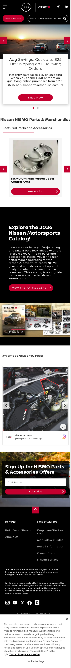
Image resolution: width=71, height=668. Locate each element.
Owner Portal (47, 553)
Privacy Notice (32, 654)
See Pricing (35, 191)
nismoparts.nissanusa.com (39, 85)
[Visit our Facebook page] (29, 603)
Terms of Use (16, 654)
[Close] (67, 619)
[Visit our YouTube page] (15, 603)
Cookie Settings (35, 661)
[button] (33, 108)
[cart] (66, 6)
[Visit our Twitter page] (22, 603)
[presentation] (3, 40)
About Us (11, 536)
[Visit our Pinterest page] (37, 603)
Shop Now (35, 97)
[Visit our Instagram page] (7, 603)
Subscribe (35, 491)
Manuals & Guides (50, 540)
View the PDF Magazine (29, 287)
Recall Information (50, 546)
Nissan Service (47, 559)
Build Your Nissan (18, 530)
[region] (35, 641)
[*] (61, 85)
